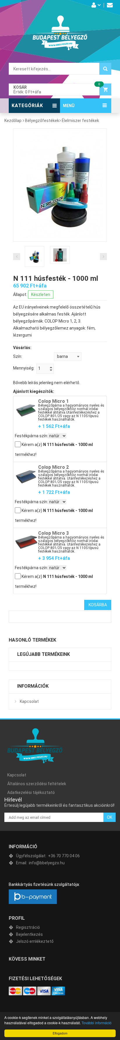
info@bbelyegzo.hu (40, 862)
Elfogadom (60, 1033)
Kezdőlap (13, 120)
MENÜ (69, 105)
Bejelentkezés (29, 934)
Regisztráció (28, 927)
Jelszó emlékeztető (35, 941)
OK (109, 817)
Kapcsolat (29, 701)
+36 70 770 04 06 (48, 855)
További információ (97, 1022)
